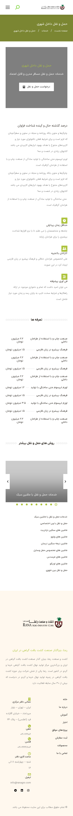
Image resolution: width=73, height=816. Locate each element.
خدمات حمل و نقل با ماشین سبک (50, 516)
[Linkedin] (22, 790)
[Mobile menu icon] (8, 7)
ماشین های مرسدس (57, 556)
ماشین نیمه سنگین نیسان (54, 543)
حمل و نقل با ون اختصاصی (53, 523)
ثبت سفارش (61, 738)
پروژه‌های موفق (59, 730)
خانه (65, 699)
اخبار (65, 722)
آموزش (63, 715)
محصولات (62, 745)
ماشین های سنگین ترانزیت (54, 530)
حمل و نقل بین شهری (56, 570)
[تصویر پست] (36, 481)
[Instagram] (28, 790)
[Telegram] (15, 790)
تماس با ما (62, 753)
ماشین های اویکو (58, 563)
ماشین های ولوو (59, 536)
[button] (56, 504)
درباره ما (63, 707)
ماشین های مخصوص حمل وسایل (50, 550)
